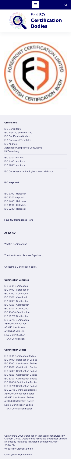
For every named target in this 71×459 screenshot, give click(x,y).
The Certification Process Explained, (23, 255)
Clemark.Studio (24, 448)
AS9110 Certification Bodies (19, 397)
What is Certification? (15, 244)
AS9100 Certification (15, 323)
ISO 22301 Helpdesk (15, 208)
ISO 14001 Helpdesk (15, 201)
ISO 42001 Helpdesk (15, 205)
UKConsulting (11, 151)
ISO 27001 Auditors (14, 165)
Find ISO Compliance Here (18, 219)
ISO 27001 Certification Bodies (20, 363)
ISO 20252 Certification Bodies (20, 386)
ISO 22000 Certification (17, 312)
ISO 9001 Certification (16, 285)
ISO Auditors (10, 143)
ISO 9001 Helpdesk (14, 197)
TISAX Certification (14, 338)
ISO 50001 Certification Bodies (20, 378)
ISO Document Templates (17, 140)
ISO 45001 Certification (16, 297)
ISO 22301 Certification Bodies (20, 371)
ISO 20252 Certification (16, 316)
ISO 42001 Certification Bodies (20, 374)
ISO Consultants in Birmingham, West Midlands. (29, 171)
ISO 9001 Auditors (13, 157)
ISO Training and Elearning (18, 132)
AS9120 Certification (15, 331)
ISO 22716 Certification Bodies (20, 389)
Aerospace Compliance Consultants (23, 147)
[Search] (66, 5)
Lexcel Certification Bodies (18, 404)
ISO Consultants (12, 128)
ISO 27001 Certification (16, 293)
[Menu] (35, 4)
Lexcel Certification (14, 334)
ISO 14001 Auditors (14, 161)
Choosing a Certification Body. (20, 266)
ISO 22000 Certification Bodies (20, 382)
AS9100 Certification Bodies (19, 393)
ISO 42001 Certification (16, 304)
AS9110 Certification (15, 327)
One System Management (18, 454)
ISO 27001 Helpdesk (15, 193)
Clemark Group (12, 438)
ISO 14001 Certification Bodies (20, 359)
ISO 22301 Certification (16, 301)
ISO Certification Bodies (17, 136)
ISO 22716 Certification (16, 319)
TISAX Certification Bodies (18, 408)
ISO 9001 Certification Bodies (20, 356)
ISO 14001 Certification (16, 289)
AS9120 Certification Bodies (19, 401)
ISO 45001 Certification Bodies (20, 367)
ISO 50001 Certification (16, 308)
